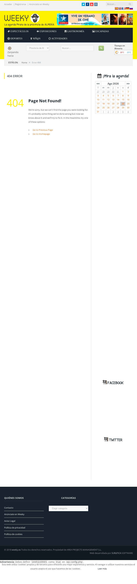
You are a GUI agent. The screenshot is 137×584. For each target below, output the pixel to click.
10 (98, 99)
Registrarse (20, 4)
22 (123, 103)
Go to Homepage (41, 133)
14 (118, 99)
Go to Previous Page (43, 129)
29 (108, 91)
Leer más (102, 568)
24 (98, 107)
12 (108, 99)
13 (113, 99)
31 (118, 91)
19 (108, 103)
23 (128, 103)
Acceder (8, 4)
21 (118, 103)
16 (128, 99)
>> (128, 83)
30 (113, 91)
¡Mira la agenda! (115, 76)
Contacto (8, 507)
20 (113, 103)
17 (98, 103)
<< (98, 83)
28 (103, 91)
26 (108, 107)
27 (98, 91)
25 (103, 107)
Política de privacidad (14, 527)
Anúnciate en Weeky (39, 4)
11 (103, 99)
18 (103, 103)
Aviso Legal (9, 520)
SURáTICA (116, 553)
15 (123, 99)
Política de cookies (13, 534)
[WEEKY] (29, 19)
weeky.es (16, 549)
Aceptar (89, 568)
